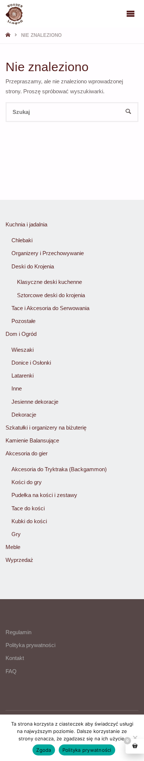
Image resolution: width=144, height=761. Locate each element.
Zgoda (43, 750)
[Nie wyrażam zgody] (134, 737)
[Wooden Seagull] (14, 13)
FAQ (11, 671)
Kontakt (15, 658)
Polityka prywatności (30, 645)
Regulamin (18, 632)
